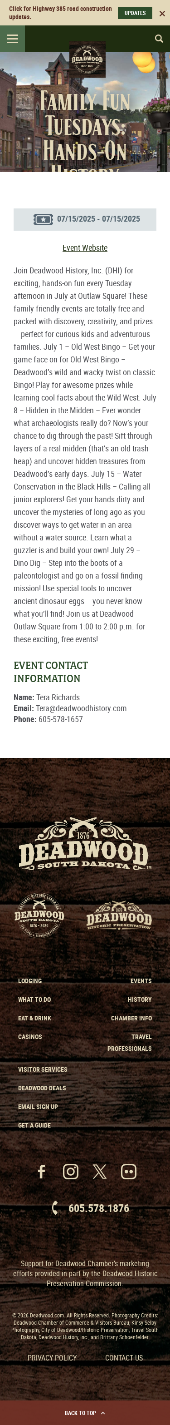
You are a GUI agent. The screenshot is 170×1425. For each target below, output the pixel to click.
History (140, 999)
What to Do (34, 999)
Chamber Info (131, 1018)
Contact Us (124, 1358)
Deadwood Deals (42, 1088)
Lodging (30, 980)
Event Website (85, 247)
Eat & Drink (34, 1018)
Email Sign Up (38, 1106)
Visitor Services (43, 1069)
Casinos (30, 1036)
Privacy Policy (52, 1358)
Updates (135, 12)
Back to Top (80, 1412)
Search (155, 38)
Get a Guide (34, 1125)
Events (141, 980)
